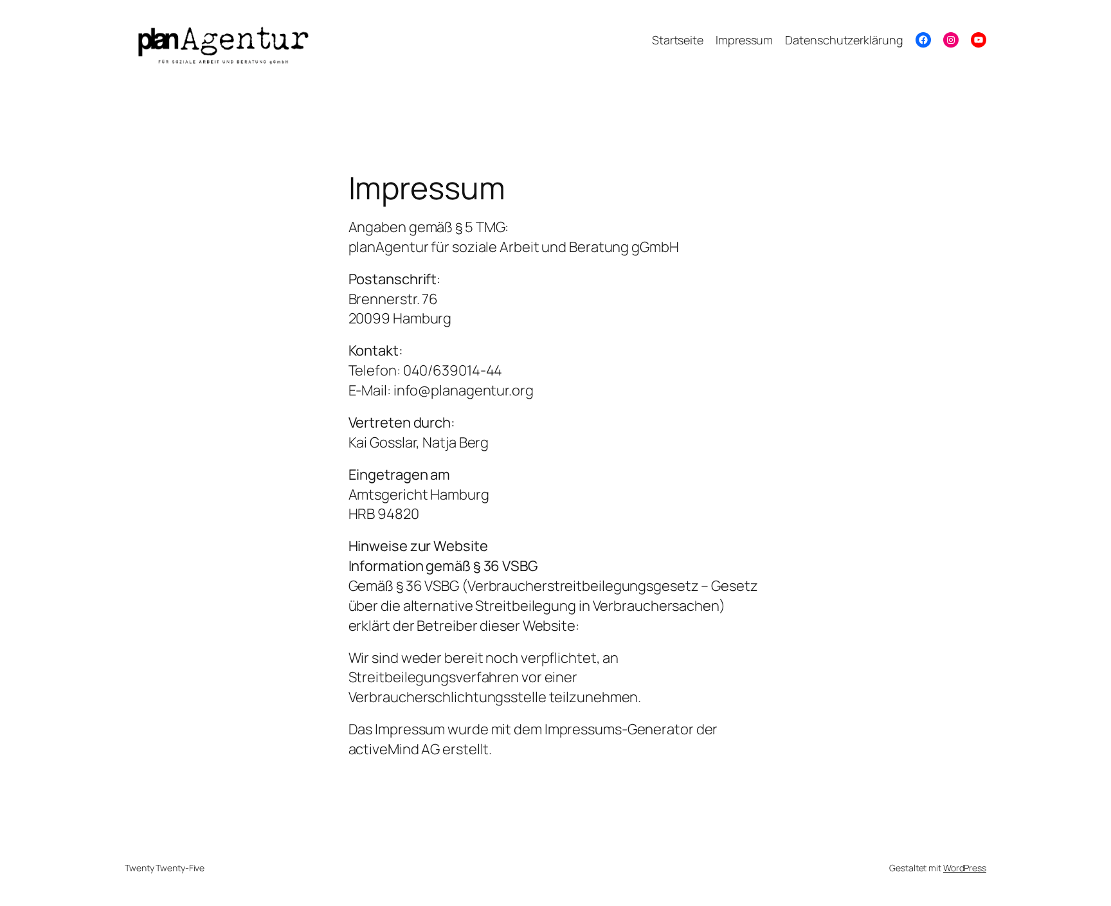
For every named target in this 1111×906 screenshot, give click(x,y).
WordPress (964, 868)
